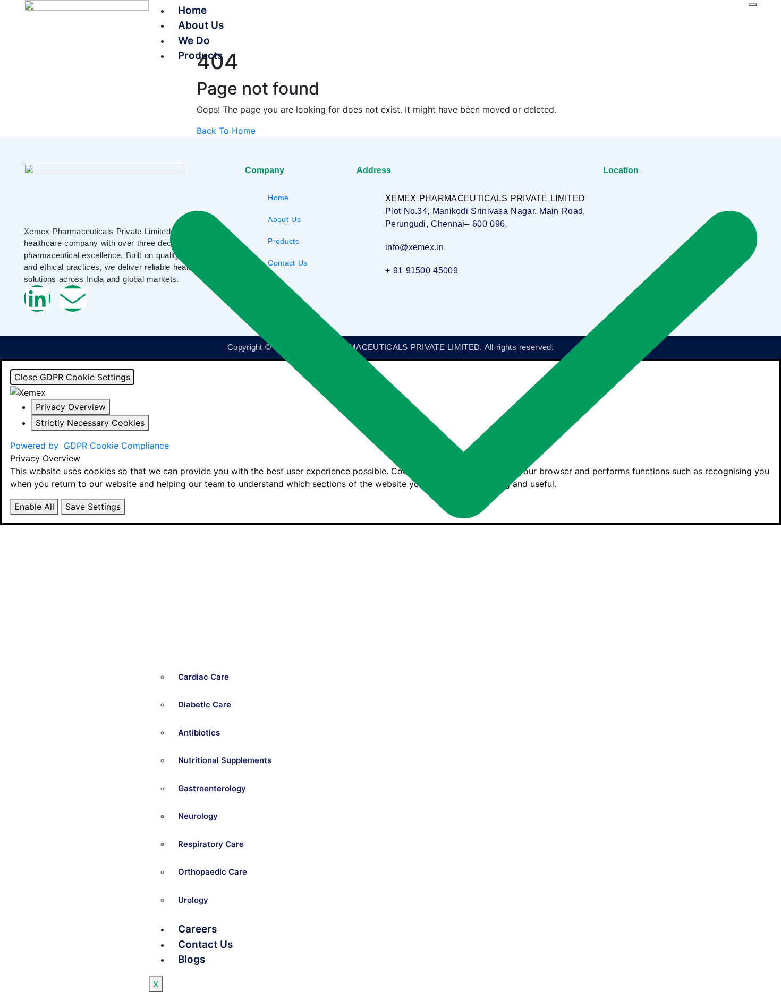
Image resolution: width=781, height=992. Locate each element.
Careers (197, 929)
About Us (201, 25)
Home (192, 10)
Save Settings (93, 506)
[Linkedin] (37, 298)
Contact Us (205, 944)
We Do (194, 41)
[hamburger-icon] (753, 4)
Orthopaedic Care (212, 872)
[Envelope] (73, 298)
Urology (193, 900)
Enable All (34, 506)
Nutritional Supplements (224, 760)
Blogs (191, 959)
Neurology (198, 816)
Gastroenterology (212, 788)
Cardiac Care (203, 677)
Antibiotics (199, 733)
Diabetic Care (204, 704)
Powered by (89, 445)
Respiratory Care (211, 844)
